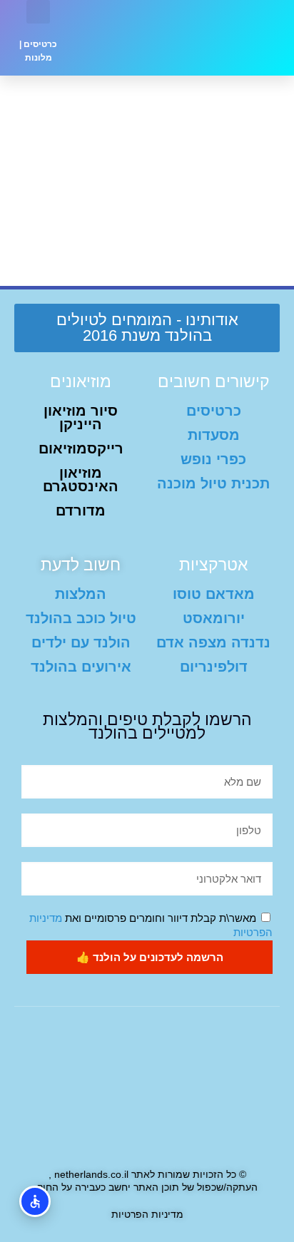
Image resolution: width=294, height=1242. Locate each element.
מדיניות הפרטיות (147, 1214)
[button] (116, 38)
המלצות (80, 594)
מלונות (38, 58)
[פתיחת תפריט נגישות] (35, 1201)
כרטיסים (40, 44)
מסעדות (214, 435)
